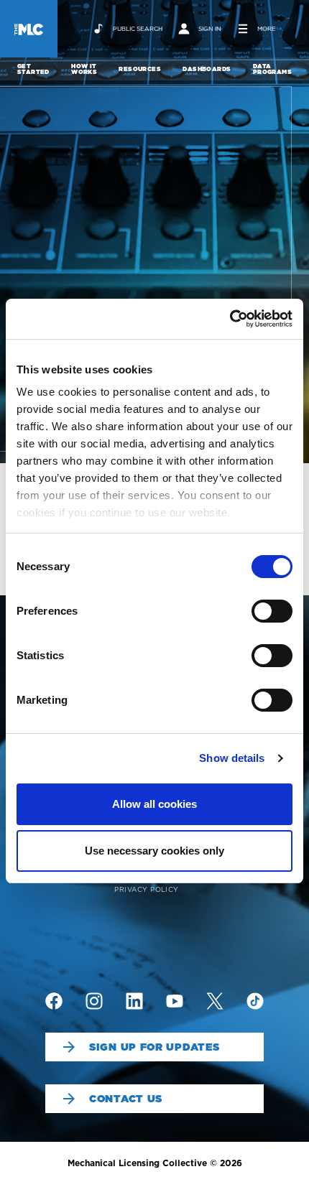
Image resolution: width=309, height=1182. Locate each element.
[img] (54, 1001)
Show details (231, 758)
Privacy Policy (146, 889)
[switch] (272, 611)
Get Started (33, 69)
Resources (140, 69)
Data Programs (272, 69)
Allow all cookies (154, 804)
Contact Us (125, 1099)
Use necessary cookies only (154, 850)
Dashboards (207, 69)
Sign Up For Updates (154, 1047)
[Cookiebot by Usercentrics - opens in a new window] (229, 319)
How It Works (84, 69)
